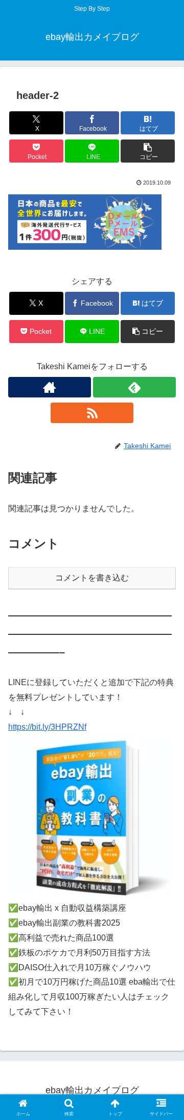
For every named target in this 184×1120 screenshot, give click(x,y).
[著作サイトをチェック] (49, 387)
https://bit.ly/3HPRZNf (47, 727)
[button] (148, 151)
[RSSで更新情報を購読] (92, 413)
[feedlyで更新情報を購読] (134, 387)
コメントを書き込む (92, 577)
